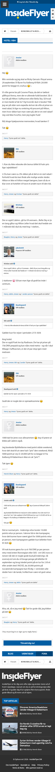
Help (34, 765)
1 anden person (27, 294)
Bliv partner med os (34, 767)
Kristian (19, 194)
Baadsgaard (21, 305)
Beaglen (7, 237)
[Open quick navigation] (50, 31)
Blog (10, 653)
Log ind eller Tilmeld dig (28, 2)
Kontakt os (25, 765)
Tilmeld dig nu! (27, 643)
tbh (17, 149)
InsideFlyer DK (35, 759)
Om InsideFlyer (12, 765)
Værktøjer (27, 653)
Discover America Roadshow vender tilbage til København (34, 708)
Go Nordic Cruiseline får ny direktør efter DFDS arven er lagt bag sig (35, 726)
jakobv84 (20, 248)
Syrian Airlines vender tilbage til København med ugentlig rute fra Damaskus (36, 743)
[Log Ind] (52, 17)
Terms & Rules (18, 767)
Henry (6, 138)
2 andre (22, 362)
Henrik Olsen (8, 474)
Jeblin (11, 294)
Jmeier (18, 57)
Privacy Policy (43, 765)
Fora (44, 653)
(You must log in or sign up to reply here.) (19, 631)
